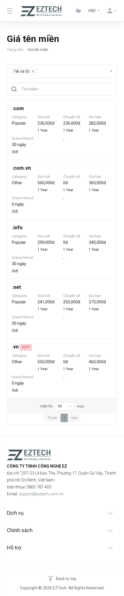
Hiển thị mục (62, 406)
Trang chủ (15, 49)
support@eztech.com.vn (41, 494)
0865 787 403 (39, 487)
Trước (52, 418)
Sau (74, 418)
